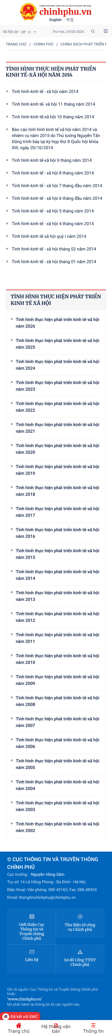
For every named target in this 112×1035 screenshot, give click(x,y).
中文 (70, 20)
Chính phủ (43, 44)
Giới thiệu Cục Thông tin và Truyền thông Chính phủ (32, 931)
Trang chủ (16, 44)
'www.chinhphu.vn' (24, 999)
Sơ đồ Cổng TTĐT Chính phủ (80, 962)
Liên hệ (31, 960)
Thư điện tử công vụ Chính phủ (80, 927)
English (55, 20)
